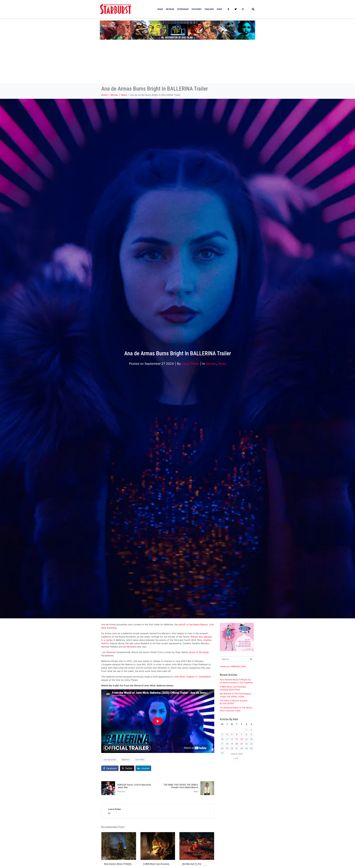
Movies (211, 363)
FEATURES (196, 9)
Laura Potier (190, 363)
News (222, 363)
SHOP (219, 9)
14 (241, 739)
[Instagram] (243, 9)
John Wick (139, 759)
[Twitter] (235, 9)
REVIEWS (170, 9)
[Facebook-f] (228, 9)
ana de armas (110, 759)
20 (237, 744)
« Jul (236, 758)
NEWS (160, 9)
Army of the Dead (199, 652)
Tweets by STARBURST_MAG (233, 666)
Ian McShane (129, 646)
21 (242, 744)
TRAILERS (209, 9)
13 (237, 739)
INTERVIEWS (183, 9)
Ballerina (125, 759)
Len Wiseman (109, 652)
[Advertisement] (177, 62)
